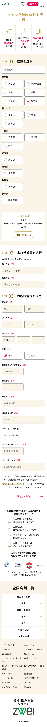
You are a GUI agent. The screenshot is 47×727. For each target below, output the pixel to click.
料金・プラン (29, 645)
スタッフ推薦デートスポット (34, 667)
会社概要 (28, 674)
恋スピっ (27, 687)
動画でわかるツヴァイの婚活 (12, 667)
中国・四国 (23, 630)
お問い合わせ (30, 682)
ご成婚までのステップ (33, 650)
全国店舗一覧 (23, 588)
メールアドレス (11, 460)
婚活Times (29, 654)
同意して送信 (23, 496)
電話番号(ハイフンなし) (14, 445)
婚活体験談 (7, 654)
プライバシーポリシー (11, 687)
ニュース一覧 (7, 678)
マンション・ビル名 (10, 429)
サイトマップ (7, 674)
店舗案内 (6, 650)
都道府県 (8, 381)
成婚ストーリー (30, 658)
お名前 (7, 302)
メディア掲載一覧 (31, 678)
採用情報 (6, 682)
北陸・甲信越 (23, 610)
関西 (23, 623)
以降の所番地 (10, 413)
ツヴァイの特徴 (8, 645)
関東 (23, 603)
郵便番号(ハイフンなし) (14, 365)
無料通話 (22, 4)
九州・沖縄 (23, 636)
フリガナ (8, 318)
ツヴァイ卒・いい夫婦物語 (11, 660)
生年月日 (8, 333)
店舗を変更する (23, 235)
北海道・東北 (23, 597)
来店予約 (33, 4)
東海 (23, 616)
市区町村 (8, 397)
